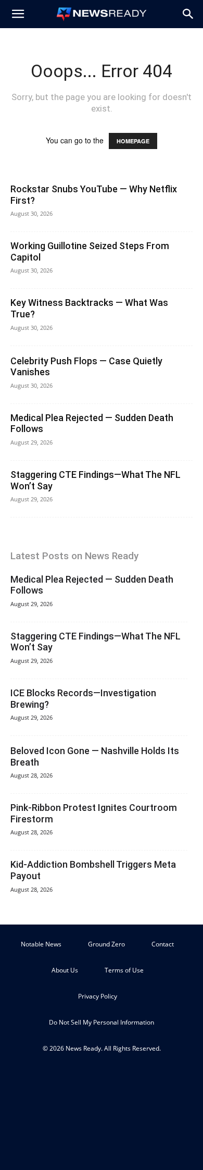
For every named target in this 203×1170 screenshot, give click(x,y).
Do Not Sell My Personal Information (101, 1022)
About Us (65, 970)
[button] (17, 14)
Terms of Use (124, 970)
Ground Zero (106, 944)
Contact (162, 944)
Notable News (41, 944)
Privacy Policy (97, 996)
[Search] (188, 14)
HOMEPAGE (133, 141)
